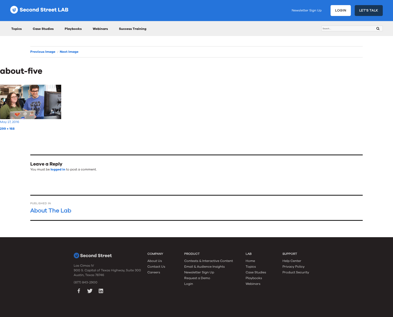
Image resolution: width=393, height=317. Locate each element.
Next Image (69, 52)
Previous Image (42, 52)
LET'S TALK (368, 10)
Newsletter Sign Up (307, 10)
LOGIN (340, 10)
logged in (58, 169)
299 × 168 (7, 128)
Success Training (132, 29)
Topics (16, 29)
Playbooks (73, 29)
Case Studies (43, 29)
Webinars (100, 29)
